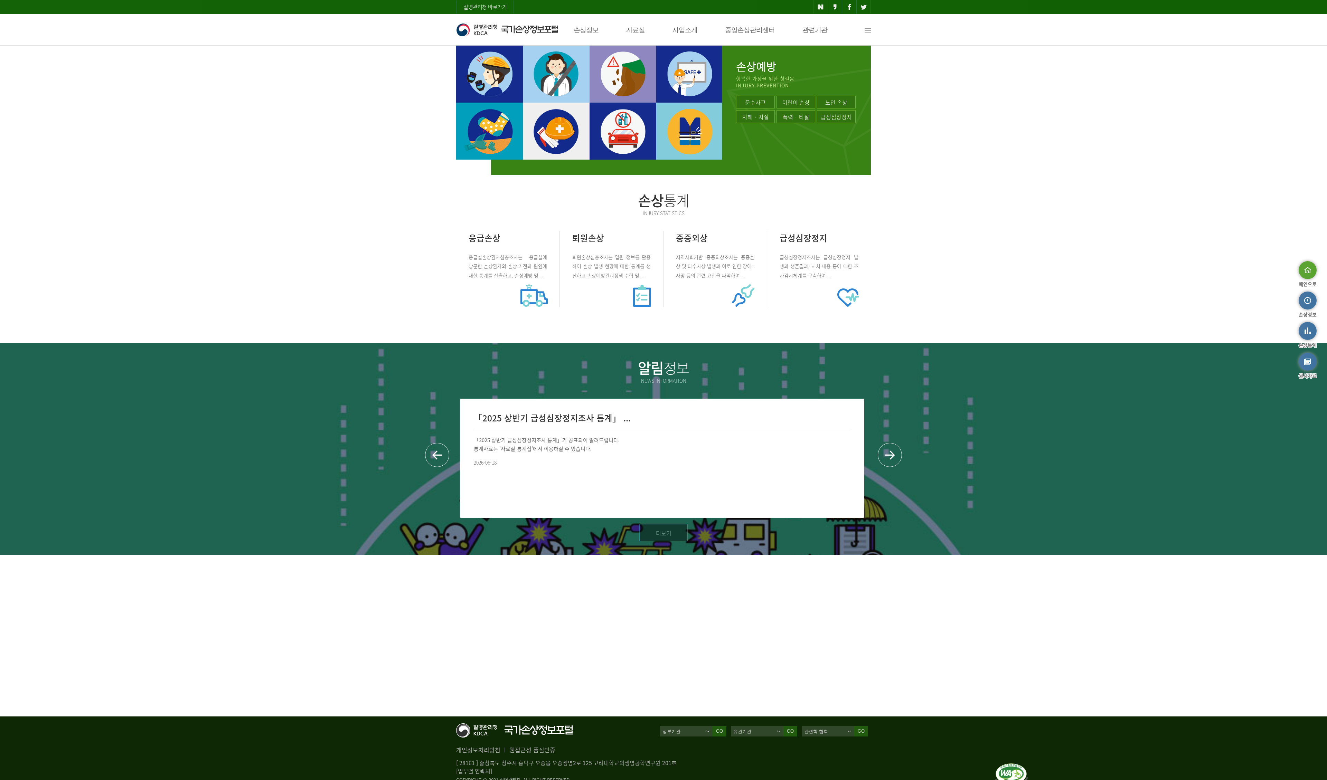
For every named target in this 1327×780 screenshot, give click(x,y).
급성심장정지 (836, 117)
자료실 (635, 30)
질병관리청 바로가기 (485, 7)
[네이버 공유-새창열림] (820, 6)
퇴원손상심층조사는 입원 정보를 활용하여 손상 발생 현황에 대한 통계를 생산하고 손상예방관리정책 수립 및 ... (611, 265)
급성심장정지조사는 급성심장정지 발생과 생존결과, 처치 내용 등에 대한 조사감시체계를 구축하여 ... (819, 265)
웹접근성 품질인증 (532, 749)
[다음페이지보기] (890, 455)
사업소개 (684, 30)
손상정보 (586, 30)
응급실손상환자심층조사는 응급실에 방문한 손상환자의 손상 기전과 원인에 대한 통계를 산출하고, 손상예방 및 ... (508, 265)
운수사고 (755, 102)
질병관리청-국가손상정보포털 (507, 30)
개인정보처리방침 (478, 749)
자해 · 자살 (755, 117)
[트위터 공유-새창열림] (864, 6)
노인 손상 (836, 102)
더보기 (663, 533)
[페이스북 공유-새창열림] (849, 6)
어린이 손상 (796, 102)
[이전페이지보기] (437, 455)
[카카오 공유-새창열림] (835, 6)
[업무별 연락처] (474, 771)
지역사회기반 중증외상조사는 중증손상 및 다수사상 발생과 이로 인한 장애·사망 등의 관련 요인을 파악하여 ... (715, 265)
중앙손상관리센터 (750, 30)
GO (719, 731)
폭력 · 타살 (796, 117)
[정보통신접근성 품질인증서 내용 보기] (1011, 767)
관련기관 (814, 30)
